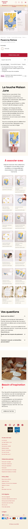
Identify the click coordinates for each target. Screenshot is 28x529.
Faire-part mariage (6, 461)
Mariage (8, 37)
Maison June (3, 37)
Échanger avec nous (6, 489)
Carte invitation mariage (16, 37)
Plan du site (4, 504)
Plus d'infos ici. (5, 332)
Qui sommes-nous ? (6, 454)
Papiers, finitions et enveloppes (9, 483)
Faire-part (4, 467)
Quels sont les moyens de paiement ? (12, 335)
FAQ (3, 487)
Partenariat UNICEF (6, 446)
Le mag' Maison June (6, 442)
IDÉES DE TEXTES (8, 411)
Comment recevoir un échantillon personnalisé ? (11, 341)
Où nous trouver (5, 452)
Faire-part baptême (6, 465)
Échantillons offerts (6, 479)
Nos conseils (5, 444)
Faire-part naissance (7, 463)
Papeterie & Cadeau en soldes (9, 471)
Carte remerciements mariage (9, 469)
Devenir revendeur (6, 450)
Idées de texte (5, 481)
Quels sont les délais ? (7, 316)
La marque (4, 440)
